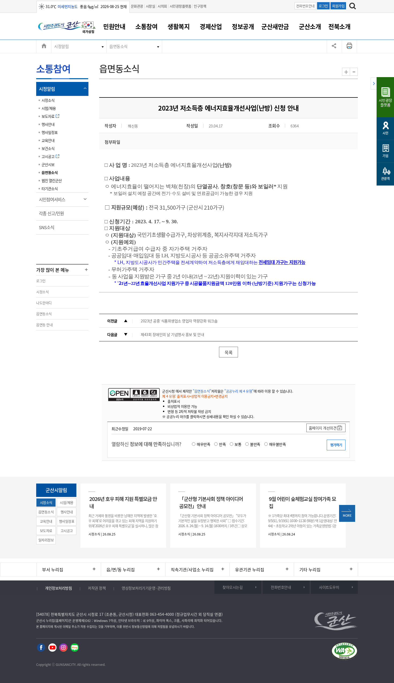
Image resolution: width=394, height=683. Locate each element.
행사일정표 (50, 132)
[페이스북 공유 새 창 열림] (41, 648)
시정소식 (48, 100)
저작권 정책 (97, 588)
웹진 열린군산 (52, 180)
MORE (347, 515)
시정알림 (61, 46)
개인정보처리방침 (58, 588)
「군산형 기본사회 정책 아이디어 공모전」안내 (211, 502)
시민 (385, 133)
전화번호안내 (305, 5)
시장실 (150, 6)
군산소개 (310, 26)
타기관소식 (50, 188)
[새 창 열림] (133, 394)
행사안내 (48, 124)
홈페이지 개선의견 (323, 428)
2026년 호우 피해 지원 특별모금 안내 (123, 502)
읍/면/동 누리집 (120, 569)
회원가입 (338, 5)
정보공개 (243, 26)
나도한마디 (44, 302)
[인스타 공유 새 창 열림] (63, 648)
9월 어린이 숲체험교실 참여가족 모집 (302, 502)
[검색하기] (352, 6)
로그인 (323, 5)
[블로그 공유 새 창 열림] (75, 648)
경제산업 (211, 26)
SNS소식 (48, 229)
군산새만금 (275, 26)
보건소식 (48, 148)
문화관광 (137, 6)
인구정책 (200, 6)
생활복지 (178, 26)
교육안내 (48, 140)
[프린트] (349, 46)
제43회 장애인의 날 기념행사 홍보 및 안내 (172, 334)
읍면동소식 (118, 46)
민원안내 (114, 26)
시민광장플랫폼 (180, 6)
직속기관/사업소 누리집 (192, 569)
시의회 (162, 6)
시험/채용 (49, 108)
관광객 (385, 178)
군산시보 (48, 164)
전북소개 (339, 26)
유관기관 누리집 (249, 569)
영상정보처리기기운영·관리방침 (146, 588)
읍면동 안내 (44, 324)
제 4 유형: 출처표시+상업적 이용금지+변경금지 (195, 396)
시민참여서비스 (54, 201)
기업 (385, 155)
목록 (228, 352)
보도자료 (48, 116)
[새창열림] (88, 28)
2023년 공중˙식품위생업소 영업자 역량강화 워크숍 (179, 320)
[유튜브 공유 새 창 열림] (52, 648)
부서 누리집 (52, 569)
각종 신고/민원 (53, 215)
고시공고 (48, 156)
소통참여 (146, 26)
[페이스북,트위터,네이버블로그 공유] (334, 46)
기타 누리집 (310, 569)
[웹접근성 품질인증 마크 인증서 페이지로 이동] (344, 652)
